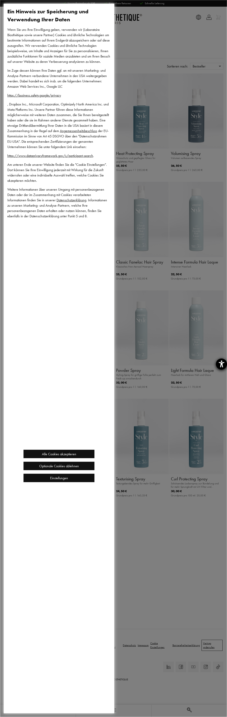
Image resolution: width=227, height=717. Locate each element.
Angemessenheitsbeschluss (78, 131)
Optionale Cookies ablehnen (59, 466)
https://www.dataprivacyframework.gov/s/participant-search (50, 155)
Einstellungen (59, 478)
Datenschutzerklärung (71, 200)
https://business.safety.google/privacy (34, 95)
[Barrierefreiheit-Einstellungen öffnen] (221, 364)
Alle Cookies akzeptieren (59, 454)
